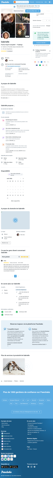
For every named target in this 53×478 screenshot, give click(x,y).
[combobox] (15, 174)
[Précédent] (12, 276)
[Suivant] (18, 276)
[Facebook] (28, 466)
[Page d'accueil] (1, 381)
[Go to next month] (23, 178)
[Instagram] (31, 466)
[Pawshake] (5, 2)
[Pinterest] (34, 466)
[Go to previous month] (20, 178)
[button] (41, 35)
